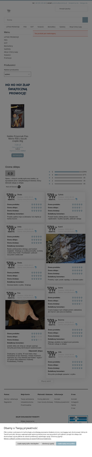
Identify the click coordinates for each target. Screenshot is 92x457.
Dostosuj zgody (48, 444)
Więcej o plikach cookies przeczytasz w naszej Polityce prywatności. (27, 439)
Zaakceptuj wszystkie (66, 444)
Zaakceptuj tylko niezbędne (28, 444)
